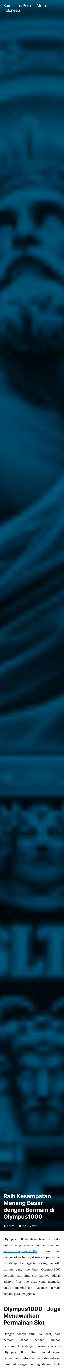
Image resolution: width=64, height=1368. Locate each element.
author (11, 1225)
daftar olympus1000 (20, 1251)
